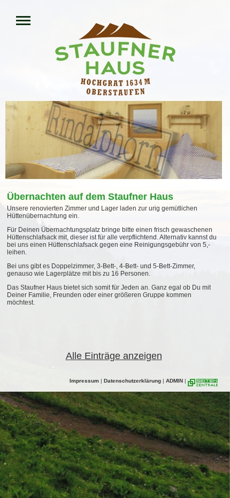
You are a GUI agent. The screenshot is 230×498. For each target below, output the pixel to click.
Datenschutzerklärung (132, 381)
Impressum (84, 381)
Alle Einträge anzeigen (114, 356)
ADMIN (174, 381)
